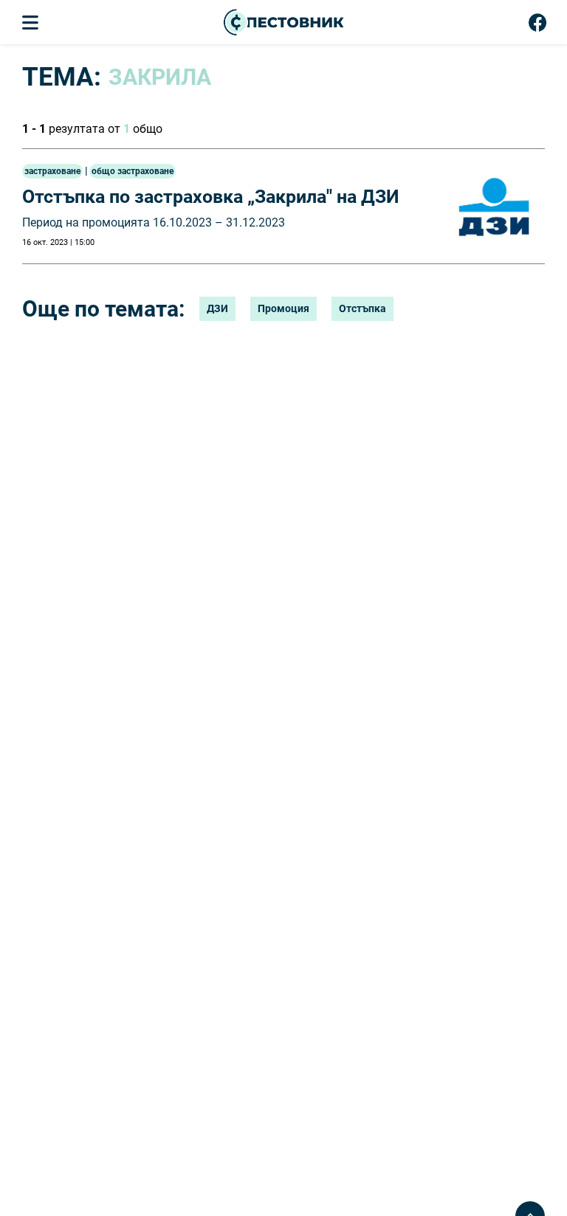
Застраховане (52, 171)
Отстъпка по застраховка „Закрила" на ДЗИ (210, 196)
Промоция (283, 308)
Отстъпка (362, 308)
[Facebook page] (537, 26)
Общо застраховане (132, 171)
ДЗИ (217, 308)
